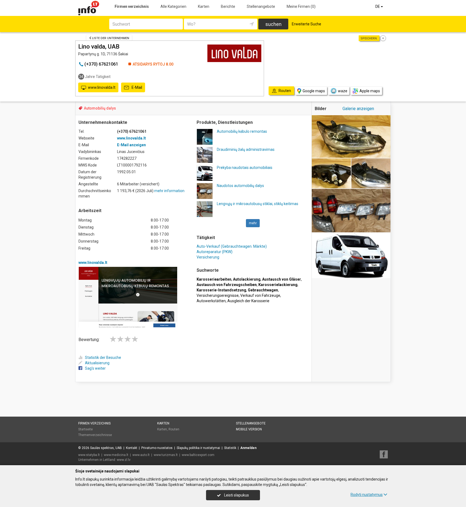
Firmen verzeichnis (132, 6)
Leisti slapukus (236, 495)
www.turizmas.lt (166, 455)
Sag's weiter (95, 368)
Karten (203, 6)
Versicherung (208, 257)
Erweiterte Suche (306, 24)
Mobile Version (249, 429)
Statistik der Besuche (103, 357)
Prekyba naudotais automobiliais (244, 167)
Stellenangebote (261, 6)
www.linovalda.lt (101, 87)
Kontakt (131, 448)
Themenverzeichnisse (95, 435)
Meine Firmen (301, 6)
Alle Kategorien (173, 6)
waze (342, 91)
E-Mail (136, 87)
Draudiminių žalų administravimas (246, 149)
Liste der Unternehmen (110, 38)
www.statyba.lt (89, 455)
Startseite (85, 429)
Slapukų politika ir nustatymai (198, 448)
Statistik (230, 448)
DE (378, 6)
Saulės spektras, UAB (106, 448)
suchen (273, 24)
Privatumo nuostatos (157, 448)
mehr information (169, 191)
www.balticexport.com (198, 455)
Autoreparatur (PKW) (214, 252)
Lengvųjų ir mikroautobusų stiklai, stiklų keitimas (257, 204)
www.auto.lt (141, 455)
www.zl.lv (124, 460)
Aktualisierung (97, 363)
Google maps (314, 91)
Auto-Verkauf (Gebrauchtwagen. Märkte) (232, 246)
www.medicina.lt (116, 455)
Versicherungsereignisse (218, 295)
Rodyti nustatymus (367, 494)
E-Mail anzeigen (131, 145)
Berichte (228, 6)
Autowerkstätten (211, 301)
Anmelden (248, 448)
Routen (174, 429)
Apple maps (369, 91)
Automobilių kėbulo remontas (242, 131)
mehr (253, 223)
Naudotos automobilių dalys (240, 185)
